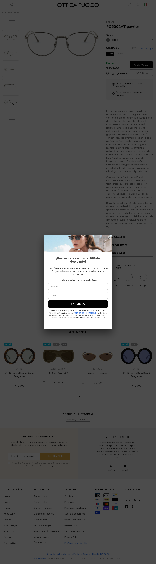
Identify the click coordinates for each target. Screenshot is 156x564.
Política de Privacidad (85, 313)
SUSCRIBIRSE (78, 304)
